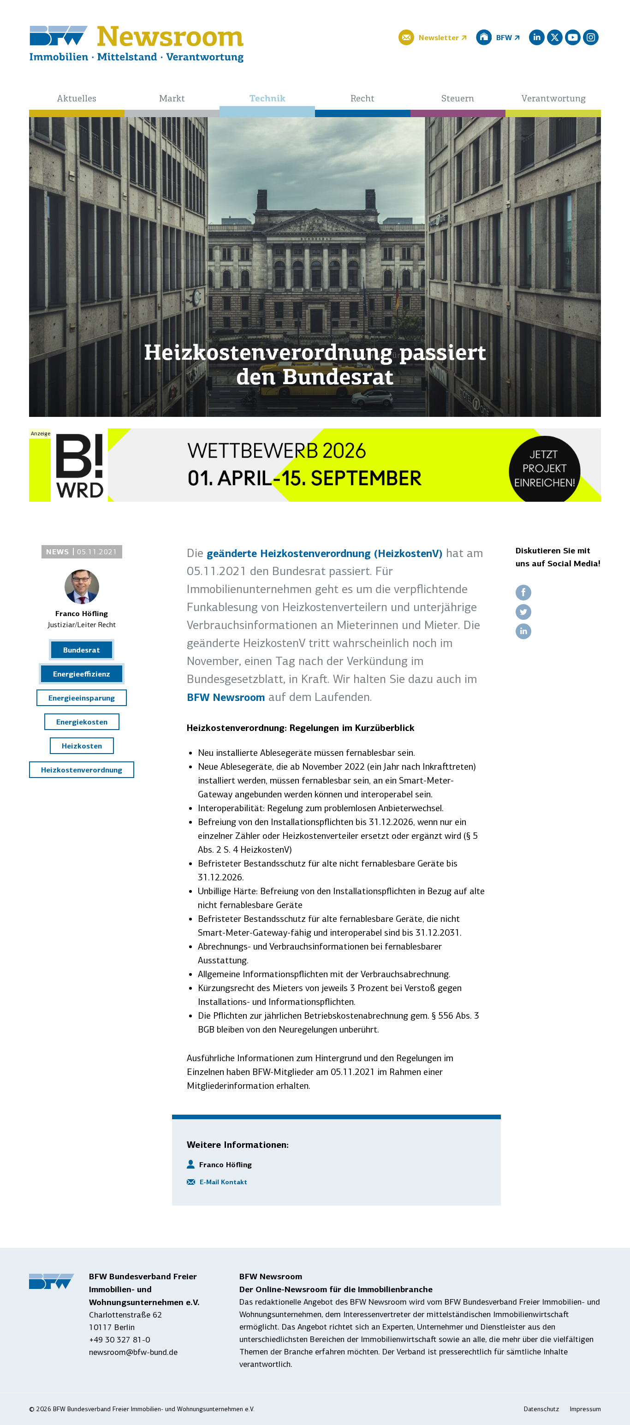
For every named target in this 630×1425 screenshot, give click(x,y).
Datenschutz (541, 1409)
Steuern (457, 99)
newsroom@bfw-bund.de (133, 1352)
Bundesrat (81, 649)
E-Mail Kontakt (223, 1182)
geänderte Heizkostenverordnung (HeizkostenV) (325, 553)
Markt (172, 99)
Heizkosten (82, 745)
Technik (267, 99)
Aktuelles (76, 99)
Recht (362, 99)
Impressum (585, 1409)
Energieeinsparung (81, 697)
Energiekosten (81, 721)
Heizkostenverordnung (81, 769)
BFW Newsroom (226, 697)
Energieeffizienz (81, 673)
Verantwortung (553, 99)
